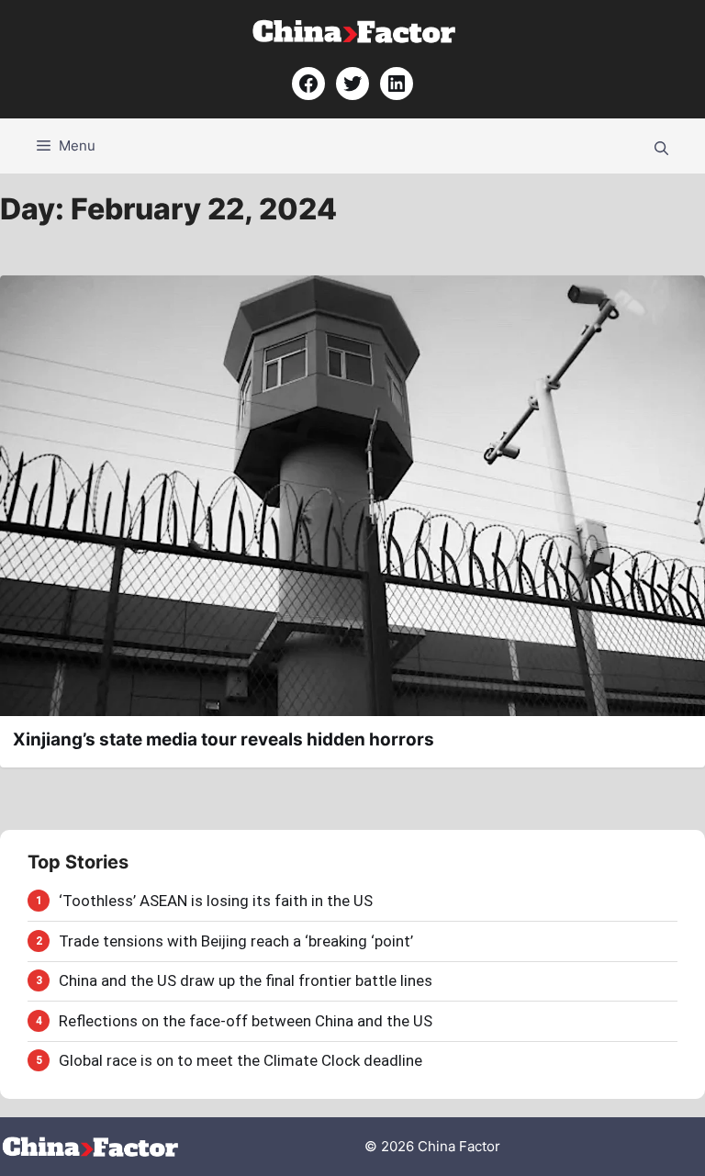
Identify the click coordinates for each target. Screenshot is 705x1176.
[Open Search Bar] (661, 146)
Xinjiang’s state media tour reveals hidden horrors (223, 739)
